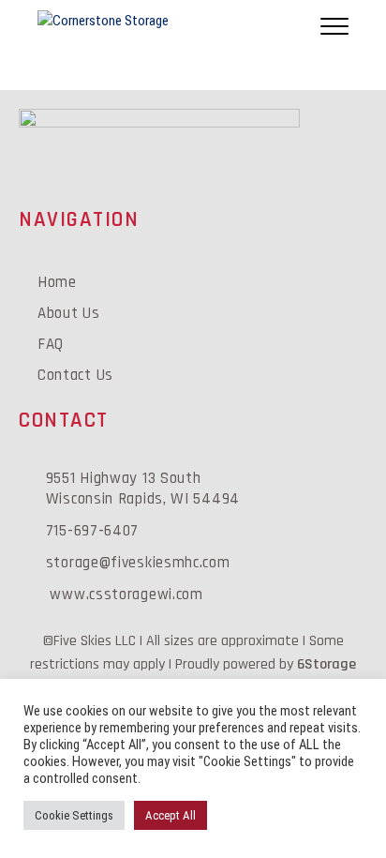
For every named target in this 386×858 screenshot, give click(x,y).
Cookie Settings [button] (74, 815)
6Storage (326, 664)
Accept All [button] (170, 815)
